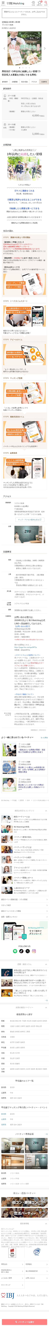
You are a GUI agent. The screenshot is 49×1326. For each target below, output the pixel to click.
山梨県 (17, 1047)
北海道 (12, 1037)
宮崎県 (33, 1069)
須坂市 (19, 1098)
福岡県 (12, 1069)
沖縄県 (44, 1069)
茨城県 (34, 1021)
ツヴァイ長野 (24, 1184)
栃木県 (39, 1021)
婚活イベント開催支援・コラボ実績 (14, 899)
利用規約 (29, 1264)
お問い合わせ (30, 1278)
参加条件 (5, 82)
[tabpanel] (24, 48)
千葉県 (24, 1021)
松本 (15, 1098)
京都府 (17, 1026)
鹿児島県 (39, 1069)
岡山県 (12, 1058)
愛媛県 (17, 1064)
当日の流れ (24, 82)
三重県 (28, 1032)
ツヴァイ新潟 (14, 1173)
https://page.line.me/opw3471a (25, 647)
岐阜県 (22, 1032)
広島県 (17, 1058)
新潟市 (12, 1087)
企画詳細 (14, 82)
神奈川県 (18, 1021)
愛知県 (12, 1032)
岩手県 (12, 1042)
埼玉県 (29, 1021)
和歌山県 (39, 1026)
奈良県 (33, 1026)
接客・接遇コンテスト (9, 917)
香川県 (12, 1064)
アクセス (34, 82)
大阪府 (12, 1026)
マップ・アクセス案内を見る (28, 520)
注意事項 (44, 82)
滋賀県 (28, 1026)
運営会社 (4, 1264)
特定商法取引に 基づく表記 (6, 1271)
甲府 (11, 1093)
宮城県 (17, 1042)
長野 (11, 1098)
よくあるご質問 (6, 1278)
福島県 (22, 1042)
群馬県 (44, 1021)
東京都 (12, 1021)
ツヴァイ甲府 (14, 1178)
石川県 (17, 1053)
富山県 (12, 1053)
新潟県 (12, 1047)
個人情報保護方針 (32, 1271)
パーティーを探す (26, 1322)
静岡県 (17, 1032)
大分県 (28, 1069)
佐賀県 (17, 1069)
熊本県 (22, 1069)
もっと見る (44, 737)
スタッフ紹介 (6, 905)
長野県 (22, 1047)
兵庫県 (22, 1026)
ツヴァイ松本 (14, 1184)
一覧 (46, 1000)
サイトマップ (5, 1285)
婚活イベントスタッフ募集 (11, 911)
